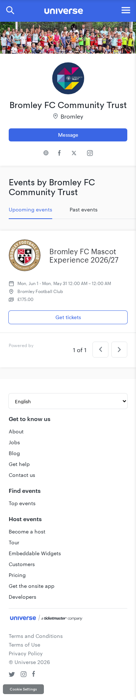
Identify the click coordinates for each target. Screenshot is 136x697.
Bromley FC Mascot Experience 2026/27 (84, 255)
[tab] (30, 209)
